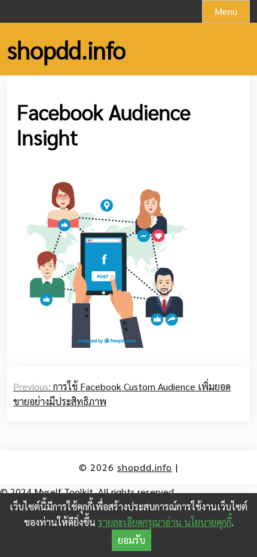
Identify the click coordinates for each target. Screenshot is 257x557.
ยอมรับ (131, 540)
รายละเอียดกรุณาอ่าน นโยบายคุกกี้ (164, 522)
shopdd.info (66, 49)
